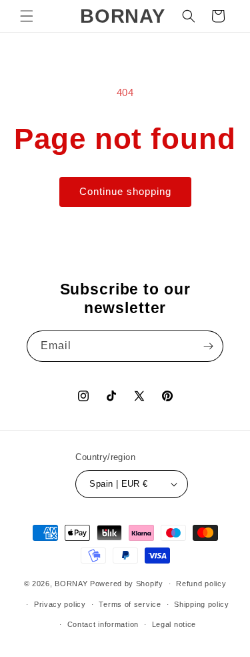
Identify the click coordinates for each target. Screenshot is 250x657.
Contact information (103, 624)
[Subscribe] (208, 346)
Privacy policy (60, 604)
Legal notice (174, 624)
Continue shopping (125, 191)
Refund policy (201, 584)
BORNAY (71, 584)
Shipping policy (201, 604)
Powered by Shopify (126, 584)
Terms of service (130, 604)
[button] (26, 16)
